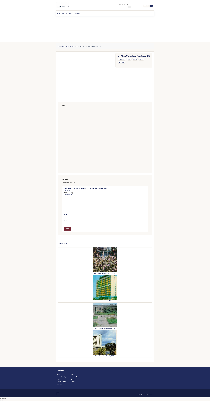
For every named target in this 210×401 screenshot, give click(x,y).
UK (148, 6)
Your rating (67, 190)
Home (58, 13)
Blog (70, 13)
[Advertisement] (105, 27)
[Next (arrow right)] (2, 400)
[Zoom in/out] (0, 398)
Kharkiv (76, 46)
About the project (61, 381)
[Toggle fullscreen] (2, 398)
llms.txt (73, 379)
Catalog (64, 13)
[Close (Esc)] (5, 398)
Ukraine (72, 46)
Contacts (77, 13)
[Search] (129, 7)
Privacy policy (74, 377)
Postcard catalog (61, 377)
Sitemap (73, 381)
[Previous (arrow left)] (0, 400)
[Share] (4, 398)
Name (66, 214)
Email (66, 221)
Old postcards (61, 46)
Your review (68, 194)
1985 (121, 62)
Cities (67, 46)
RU (145, 6)
